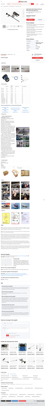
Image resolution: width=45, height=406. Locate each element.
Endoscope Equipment (20, 396)
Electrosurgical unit (14, 375)
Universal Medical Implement (19, 388)
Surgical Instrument (18, 6)
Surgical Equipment (4, 388)
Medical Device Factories (31, 394)
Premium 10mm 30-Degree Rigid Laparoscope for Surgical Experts (13, 366)
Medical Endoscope (39, 394)
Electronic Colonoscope (7, 275)
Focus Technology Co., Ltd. (16, 403)
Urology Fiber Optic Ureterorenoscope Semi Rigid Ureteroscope (31, 366)
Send (7, 335)
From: (5, 323)
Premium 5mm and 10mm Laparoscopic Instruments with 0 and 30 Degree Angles (5, 366)
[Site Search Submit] (32, 4)
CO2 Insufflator (35, 377)
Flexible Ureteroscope (15, 275)
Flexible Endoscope (4, 396)
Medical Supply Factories (22, 394)
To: (5, 325)
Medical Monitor (18, 274)
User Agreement (27, 403)
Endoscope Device (27, 396)
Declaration (31, 403)
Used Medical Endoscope (12, 396)
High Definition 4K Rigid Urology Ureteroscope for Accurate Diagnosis (13, 353)
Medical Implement (11, 6)
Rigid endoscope (35, 375)
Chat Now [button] (40, 19)
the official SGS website (21, 255)
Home (2, 6)
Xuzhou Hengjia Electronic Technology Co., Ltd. (34, 11)
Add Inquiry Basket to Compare (13, 29)
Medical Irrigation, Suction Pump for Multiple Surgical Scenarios (4, 353)
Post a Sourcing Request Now (10, 336)
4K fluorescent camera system (5, 375)
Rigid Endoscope (23, 274)
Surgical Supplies (11, 388)
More (1, 398)
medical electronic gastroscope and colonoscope (6, 377)
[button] (1, 1)
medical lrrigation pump (15, 377)
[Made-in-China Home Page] (22, 1)
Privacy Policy (36, 403)
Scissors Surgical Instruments (29, 388)
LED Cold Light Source (12, 274)
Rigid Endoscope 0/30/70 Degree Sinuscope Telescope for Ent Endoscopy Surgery (40, 353)
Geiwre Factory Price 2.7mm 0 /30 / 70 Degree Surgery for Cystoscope (22, 366)
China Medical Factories (5, 394)
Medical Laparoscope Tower (18, 273)
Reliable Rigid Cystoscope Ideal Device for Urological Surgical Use (22, 353)
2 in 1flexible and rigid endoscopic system (27, 377)
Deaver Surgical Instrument (5, 390)
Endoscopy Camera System (10, 273)
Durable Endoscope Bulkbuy (36, 396)
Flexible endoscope (25, 375)
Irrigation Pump (20, 275)
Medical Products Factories (13, 394)
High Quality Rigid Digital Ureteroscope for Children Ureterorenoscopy (39, 366)
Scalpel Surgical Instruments (38, 388)
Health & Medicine (5, 6)
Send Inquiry (31, 19)
